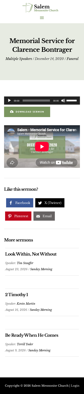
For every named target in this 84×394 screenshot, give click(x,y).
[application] (42, 100)
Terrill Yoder (25, 344)
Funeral (72, 59)
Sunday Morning (41, 269)
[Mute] (63, 100)
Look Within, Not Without (30, 254)
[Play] (9, 100)
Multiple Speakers (19, 59)
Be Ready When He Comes (31, 335)
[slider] (72, 100)
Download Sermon (30, 111)
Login (75, 385)
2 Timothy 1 (16, 294)
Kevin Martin (26, 303)
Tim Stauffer (25, 263)
